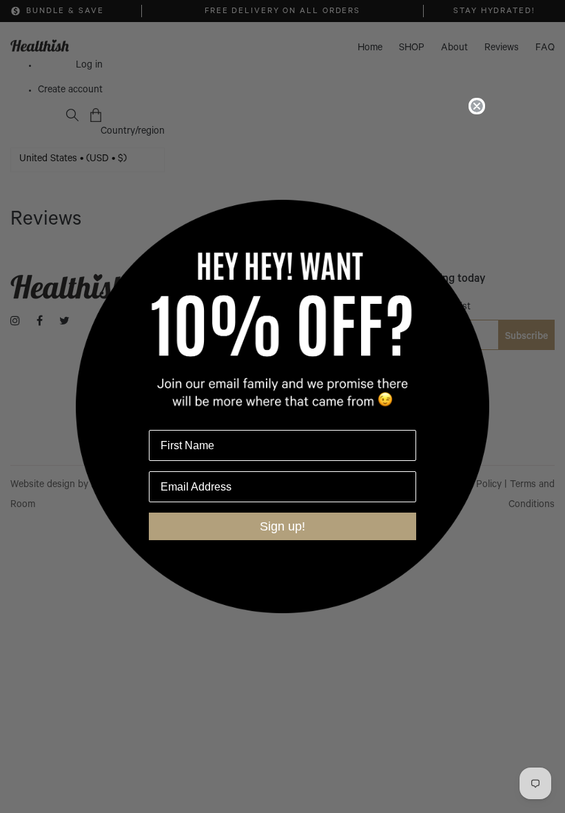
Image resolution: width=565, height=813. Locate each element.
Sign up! (282, 526)
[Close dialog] (477, 106)
